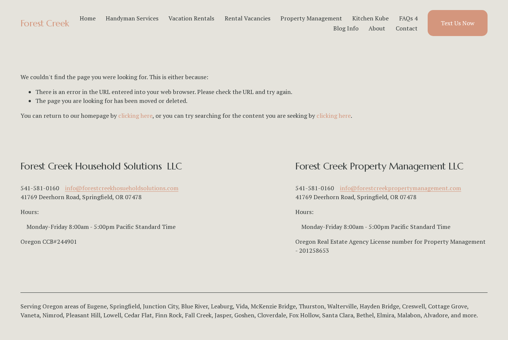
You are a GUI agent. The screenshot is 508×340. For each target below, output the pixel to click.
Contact (407, 28)
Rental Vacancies (247, 18)
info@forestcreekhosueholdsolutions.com (122, 188)
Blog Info (346, 28)
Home (88, 18)
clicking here (135, 115)
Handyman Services (132, 18)
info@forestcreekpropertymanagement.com (400, 188)
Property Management (311, 18)
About (377, 28)
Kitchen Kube (370, 18)
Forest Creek (44, 23)
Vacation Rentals (191, 18)
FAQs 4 (408, 18)
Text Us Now (458, 23)
